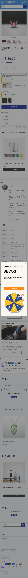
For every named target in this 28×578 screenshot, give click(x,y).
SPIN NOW (14, 288)
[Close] (25, 264)
